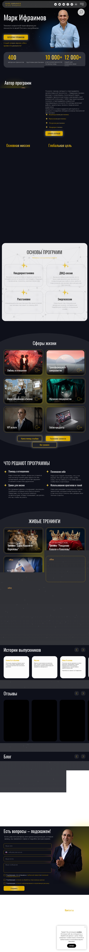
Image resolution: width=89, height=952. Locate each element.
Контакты (33, 928)
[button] (30, 438)
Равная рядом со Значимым (69, 787)
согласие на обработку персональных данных (30, 880)
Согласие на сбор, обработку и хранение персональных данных (40, 938)
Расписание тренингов (37, 920)
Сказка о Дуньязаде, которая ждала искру (16, 787)
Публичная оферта (34, 933)
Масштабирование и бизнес (12, 925)
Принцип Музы (41, 786)
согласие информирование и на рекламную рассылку (32, 883)
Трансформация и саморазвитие (13, 922)
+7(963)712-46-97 (72, 917)
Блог (31, 930)
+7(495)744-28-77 (72, 915)
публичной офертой (33, 875)
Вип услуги (6, 930)
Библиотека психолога (10, 936)
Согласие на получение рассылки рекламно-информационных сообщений (41, 941)
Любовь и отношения (10, 920)
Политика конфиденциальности (38, 935)
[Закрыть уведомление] (85, 927)
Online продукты (8, 933)
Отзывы (32, 925)
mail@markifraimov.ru (73, 920)
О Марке (32, 922)
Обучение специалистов (10, 928)
